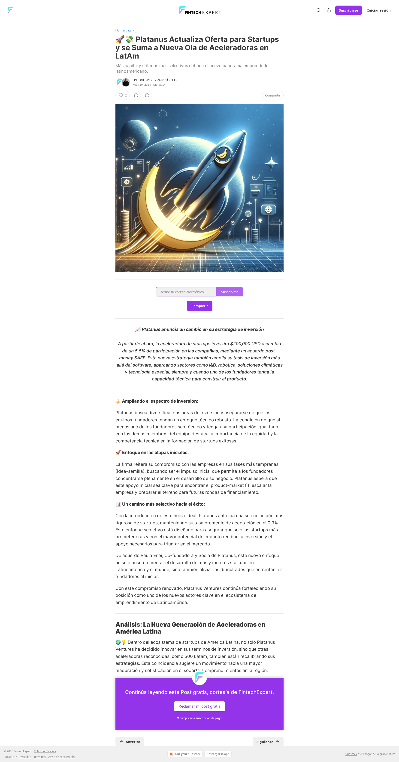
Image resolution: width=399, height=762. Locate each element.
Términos (40, 757)
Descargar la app (218, 754)
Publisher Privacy (45, 751)
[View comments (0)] (136, 95)
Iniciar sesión (379, 10)
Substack (351, 754)
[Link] (109, 628)
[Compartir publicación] (328, 10)
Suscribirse (348, 10)
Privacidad (24, 757)
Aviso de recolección (61, 757)
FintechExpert (143, 80)
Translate (125, 30)
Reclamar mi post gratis (199, 706)
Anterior (133, 741)
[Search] (318, 10)
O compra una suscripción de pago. (199, 718)
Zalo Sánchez (167, 80)
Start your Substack (187, 754)
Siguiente (265, 741)
